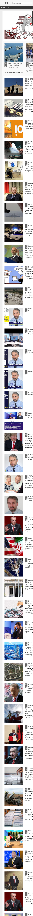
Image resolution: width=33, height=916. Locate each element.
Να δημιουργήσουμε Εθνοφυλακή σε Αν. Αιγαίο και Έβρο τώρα (15, 66)
